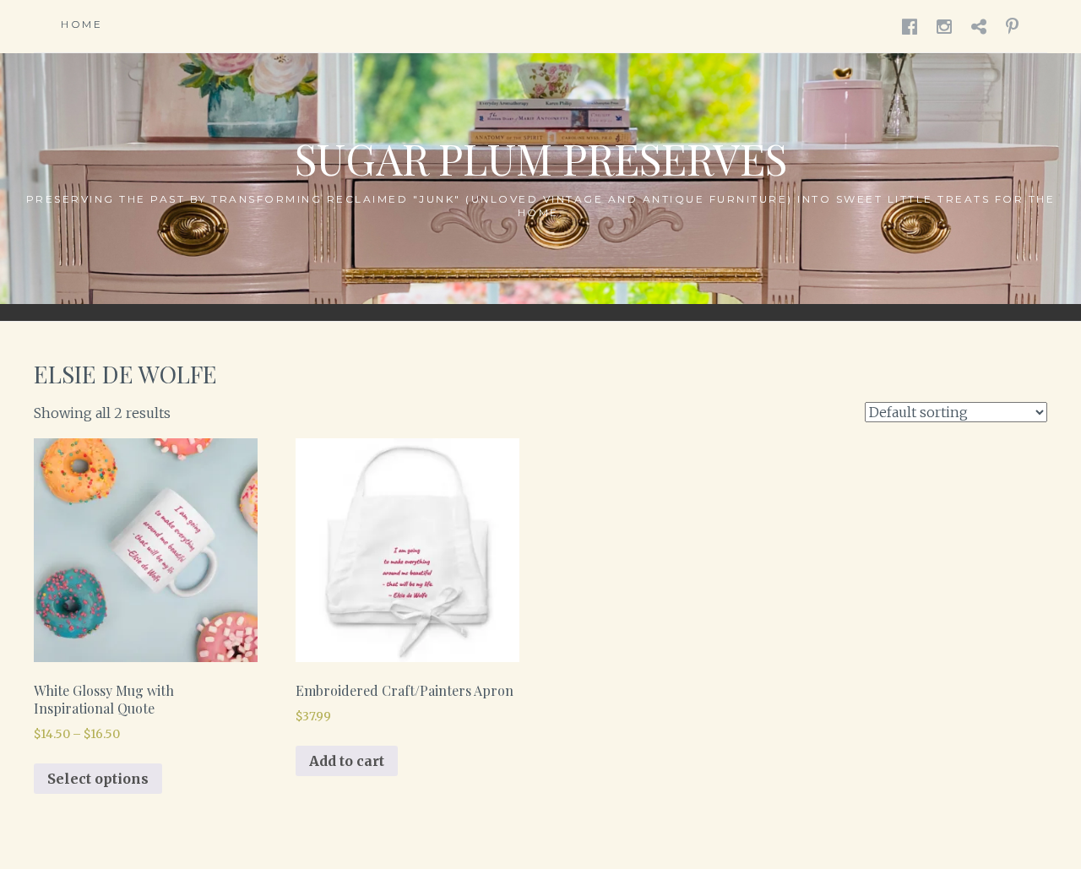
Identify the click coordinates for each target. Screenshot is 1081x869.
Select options (98, 778)
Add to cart (346, 760)
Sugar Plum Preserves (541, 158)
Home (81, 24)
